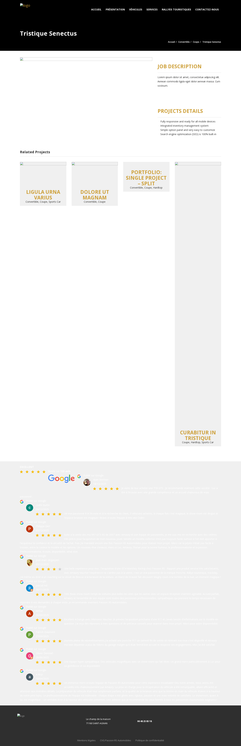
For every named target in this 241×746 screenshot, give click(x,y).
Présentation (115, 9)
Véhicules (135, 9)
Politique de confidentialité (149, 740)
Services (152, 9)
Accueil (96, 9)
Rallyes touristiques (176, 9)
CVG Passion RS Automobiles (115, 740)
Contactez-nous (207, 9)
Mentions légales (86, 740)
